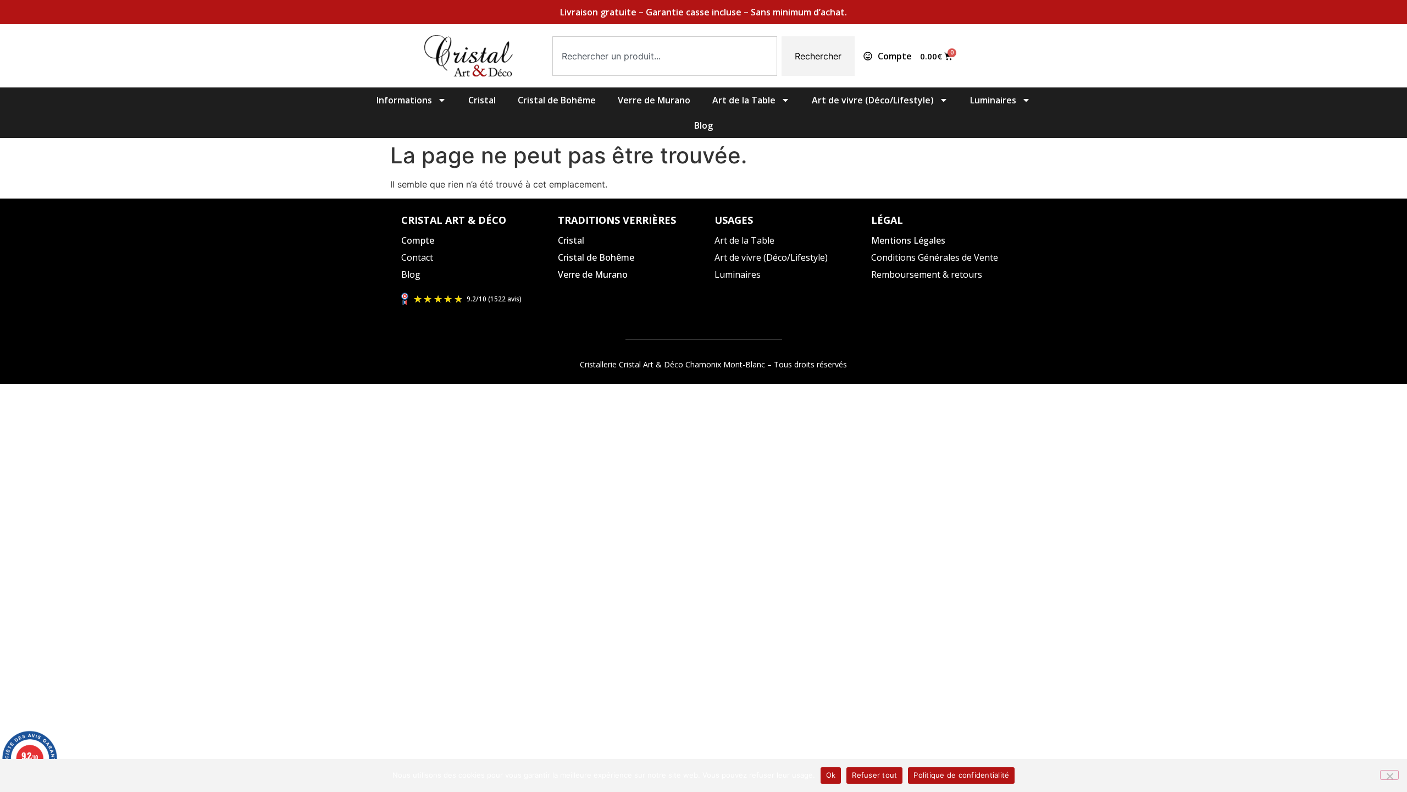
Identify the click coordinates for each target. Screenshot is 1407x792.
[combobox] (664, 56)
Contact (417, 257)
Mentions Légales (908, 240)
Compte (417, 240)
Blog (703, 125)
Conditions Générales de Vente (934, 257)
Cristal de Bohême (557, 100)
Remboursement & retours (926, 274)
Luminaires (993, 100)
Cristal (482, 100)
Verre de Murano (654, 100)
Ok (831, 775)
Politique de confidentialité (961, 775)
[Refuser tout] (1389, 775)
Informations (404, 100)
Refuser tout (874, 775)
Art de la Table (743, 100)
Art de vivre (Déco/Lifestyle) (873, 100)
